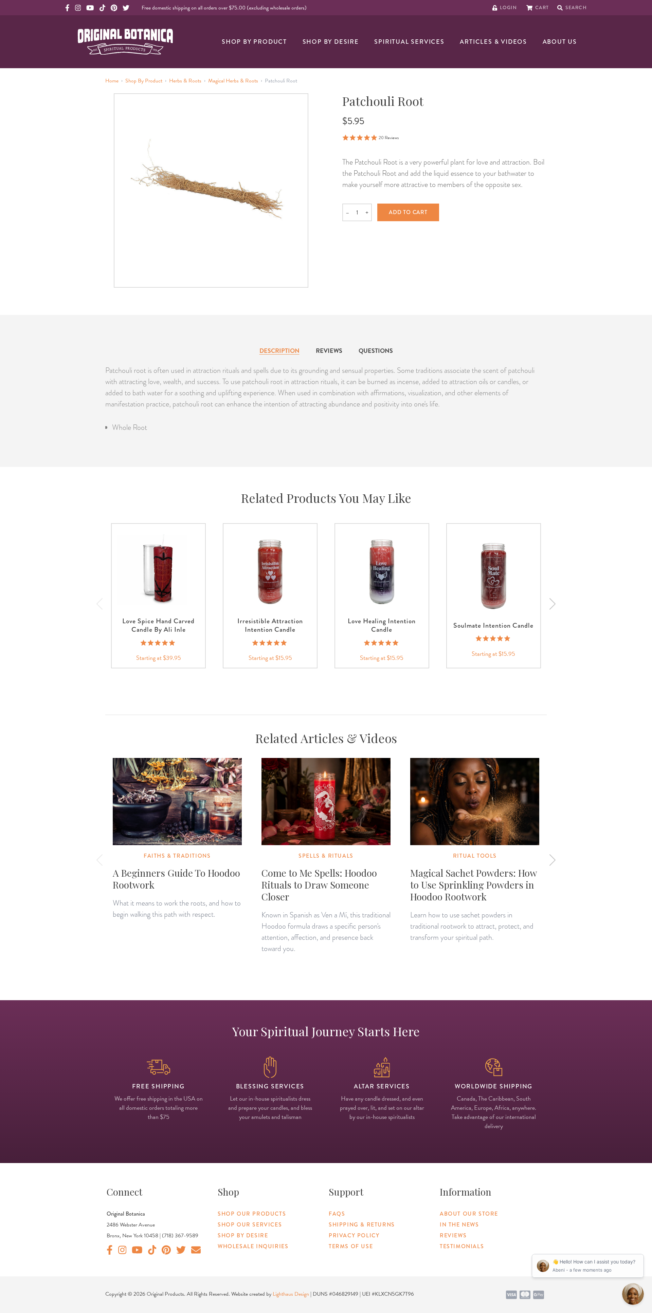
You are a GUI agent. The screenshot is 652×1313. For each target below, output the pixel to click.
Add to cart (408, 212)
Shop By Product (254, 41)
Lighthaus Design (291, 1294)
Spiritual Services (409, 41)
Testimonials (462, 1246)
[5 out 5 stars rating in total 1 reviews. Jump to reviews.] (493, 638)
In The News (459, 1225)
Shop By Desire (331, 41)
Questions (376, 350)
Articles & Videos (493, 41)
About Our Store (469, 1214)
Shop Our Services (250, 1225)
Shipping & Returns (362, 1225)
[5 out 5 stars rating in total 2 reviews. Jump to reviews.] (158, 642)
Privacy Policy (354, 1235)
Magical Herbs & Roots (233, 81)
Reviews (329, 350)
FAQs (337, 1214)
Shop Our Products (252, 1214)
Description (279, 350)
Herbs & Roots (185, 81)
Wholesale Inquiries (253, 1246)
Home (112, 81)
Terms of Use (351, 1246)
